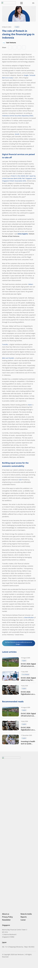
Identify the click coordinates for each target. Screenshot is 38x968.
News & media (26, 914)
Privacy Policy (7, 917)
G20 (20, 480)
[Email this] (10, 47)
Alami (30, 405)
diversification (29, 617)
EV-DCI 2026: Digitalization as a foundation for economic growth (27, 693)
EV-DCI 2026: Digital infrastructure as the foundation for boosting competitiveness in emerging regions (28, 665)
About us (5, 914)
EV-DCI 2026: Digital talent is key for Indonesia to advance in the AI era (28, 679)
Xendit (17, 134)
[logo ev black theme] (8, 3)
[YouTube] (16, 963)
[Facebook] (13, 963)
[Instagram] (6, 963)
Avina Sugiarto (23, 234)
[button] (26, 3)
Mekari (30, 284)
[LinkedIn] (3, 963)
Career (23, 920)
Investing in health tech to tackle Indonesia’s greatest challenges (28, 742)
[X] (10, 963)
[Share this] (14, 47)
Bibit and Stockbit (8, 358)
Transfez (5, 344)
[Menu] (21, 3)
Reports (24, 917)
